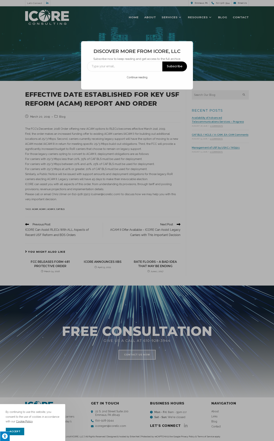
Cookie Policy (24, 421)
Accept (15, 431)
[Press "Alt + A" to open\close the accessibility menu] (5, 436)
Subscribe (174, 66)
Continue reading (137, 77)
